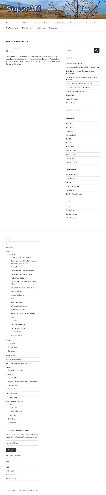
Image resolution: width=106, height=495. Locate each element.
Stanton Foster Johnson (74, 194)
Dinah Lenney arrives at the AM (76, 91)
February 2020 (71, 135)
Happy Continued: (72, 99)
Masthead (14, 407)
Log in (68, 206)
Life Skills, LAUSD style (18, 310)
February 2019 (71, 150)
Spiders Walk (70, 95)
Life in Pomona (13, 385)
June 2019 (69, 143)
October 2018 (70, 158)
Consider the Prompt (17, 295)
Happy (10, 51)
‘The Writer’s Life (16, 291)
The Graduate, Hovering (18, 324)
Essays (36, 23)
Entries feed (70, 210)
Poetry (46, 23)
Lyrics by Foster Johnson (14, 359)
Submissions (53, 28)
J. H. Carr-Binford (11, 397)
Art (17, 23)
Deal (12, 299)
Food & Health (91, 23)
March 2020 (70, 131)
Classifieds (41, 28)
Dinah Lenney (70, 178)
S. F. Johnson (12, 419)
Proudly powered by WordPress (27, 490)
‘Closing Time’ (15, 267)
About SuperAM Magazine (14, 401)
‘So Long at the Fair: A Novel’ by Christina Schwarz (82, 67)
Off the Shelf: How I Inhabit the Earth (23, 313)
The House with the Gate (19, 328)
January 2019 (70, 154)
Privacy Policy (12, 415)
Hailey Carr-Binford (72, 186)
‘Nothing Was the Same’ (18, 278)
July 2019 (69, 139)
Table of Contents (16, 411)
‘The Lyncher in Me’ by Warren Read (22, 288)
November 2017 (71, 162)
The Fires (14, 321)
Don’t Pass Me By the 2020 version (78, 87)
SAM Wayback (27, 28)
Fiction (25, 23)
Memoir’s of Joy (71, 103)
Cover (10, 404)
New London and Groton (74, 63)
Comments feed (71, 214)
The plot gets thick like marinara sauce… (79, 83)
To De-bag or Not (16, 335)
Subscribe (11, 450)
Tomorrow (11, 351)
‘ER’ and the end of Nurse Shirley (21, 274)
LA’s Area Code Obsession (19, 306)
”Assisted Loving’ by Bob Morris (21, 257)
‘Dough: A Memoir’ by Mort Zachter (22, 270)
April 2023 (69, 123)
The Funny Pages (12, 28)
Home (8, 23)
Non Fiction (70, 190)
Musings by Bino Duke (15, 370)
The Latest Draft (16, 332)
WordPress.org (71, 218)
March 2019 (70, 147)
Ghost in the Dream (17, 302)
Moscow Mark (13, 389)
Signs (12, 317)
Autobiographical (71, 174)
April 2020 (69, 127)
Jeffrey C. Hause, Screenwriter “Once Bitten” (23, 381)
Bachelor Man (12, 378)
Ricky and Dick (13, 344)
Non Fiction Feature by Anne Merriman (67, 23)
